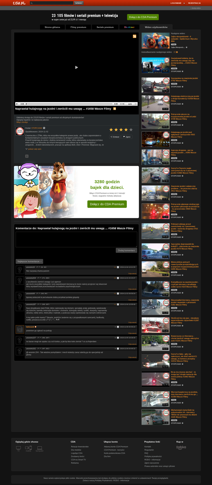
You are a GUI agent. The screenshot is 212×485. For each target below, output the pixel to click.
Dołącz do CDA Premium (107, 204)
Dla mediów (76, 450)
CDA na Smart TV (78, 460)
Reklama (75, 463)
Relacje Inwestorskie (80, 447)
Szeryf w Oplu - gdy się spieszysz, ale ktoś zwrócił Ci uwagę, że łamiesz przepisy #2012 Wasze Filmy (184, 357)
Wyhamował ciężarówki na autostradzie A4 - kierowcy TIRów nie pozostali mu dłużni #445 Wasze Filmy (184, 413)
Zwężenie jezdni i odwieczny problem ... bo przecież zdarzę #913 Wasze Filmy (184, 188)
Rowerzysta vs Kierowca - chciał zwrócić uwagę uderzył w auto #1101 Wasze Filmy (185, 338)
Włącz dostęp (22, 122)
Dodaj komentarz (126, 250)
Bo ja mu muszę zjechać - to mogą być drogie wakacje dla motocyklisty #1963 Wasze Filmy (184, 375)
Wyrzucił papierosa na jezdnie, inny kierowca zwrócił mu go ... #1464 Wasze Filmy (184, 394)
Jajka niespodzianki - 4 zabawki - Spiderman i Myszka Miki (184, 39)
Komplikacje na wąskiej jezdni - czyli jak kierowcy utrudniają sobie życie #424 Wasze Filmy (184, 284)
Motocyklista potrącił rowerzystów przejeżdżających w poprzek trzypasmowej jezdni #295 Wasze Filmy (184, 265)
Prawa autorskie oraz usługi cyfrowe (159, 466)
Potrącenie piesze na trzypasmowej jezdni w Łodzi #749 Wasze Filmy (183, 116)
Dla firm (107, 456)
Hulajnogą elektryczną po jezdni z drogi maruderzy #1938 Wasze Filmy (185, 98)
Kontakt (147, 447)
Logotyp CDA (76, 453)
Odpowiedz (132, 273)
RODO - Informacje (121, 480)
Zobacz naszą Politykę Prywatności (97, 480)
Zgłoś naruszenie (151, 463)
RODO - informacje (152, 460)
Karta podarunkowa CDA (114, 453)
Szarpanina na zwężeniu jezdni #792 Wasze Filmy (184, 79)
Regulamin (149, 450)
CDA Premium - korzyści (114, 450)
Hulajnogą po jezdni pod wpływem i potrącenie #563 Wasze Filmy (183, 134)
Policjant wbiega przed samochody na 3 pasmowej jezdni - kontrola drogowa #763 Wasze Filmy (184, 227)
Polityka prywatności (153, 456)
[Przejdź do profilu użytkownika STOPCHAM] (20, 131)
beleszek (30, 327)
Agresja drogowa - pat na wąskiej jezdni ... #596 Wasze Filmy (183, 152)
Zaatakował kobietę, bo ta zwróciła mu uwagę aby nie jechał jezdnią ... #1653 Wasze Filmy (184, 61)
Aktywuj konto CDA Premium (116, 447)
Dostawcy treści (77, 456)
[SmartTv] (31, 453)
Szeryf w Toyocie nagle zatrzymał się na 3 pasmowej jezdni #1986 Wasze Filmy (183, 170)
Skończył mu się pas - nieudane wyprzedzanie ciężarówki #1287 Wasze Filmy (185, 320)
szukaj (79, 3)
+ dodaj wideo (195, 8)
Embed (116, 137)
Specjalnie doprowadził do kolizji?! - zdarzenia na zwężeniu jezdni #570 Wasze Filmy (185, 246)
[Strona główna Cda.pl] (19, 3)
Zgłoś (127, 137)
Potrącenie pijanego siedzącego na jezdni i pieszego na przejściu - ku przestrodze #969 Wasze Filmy (185, 207)
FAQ (146, 453)
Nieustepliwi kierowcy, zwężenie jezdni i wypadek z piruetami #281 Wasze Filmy (185, 302)
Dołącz (143, 17)
